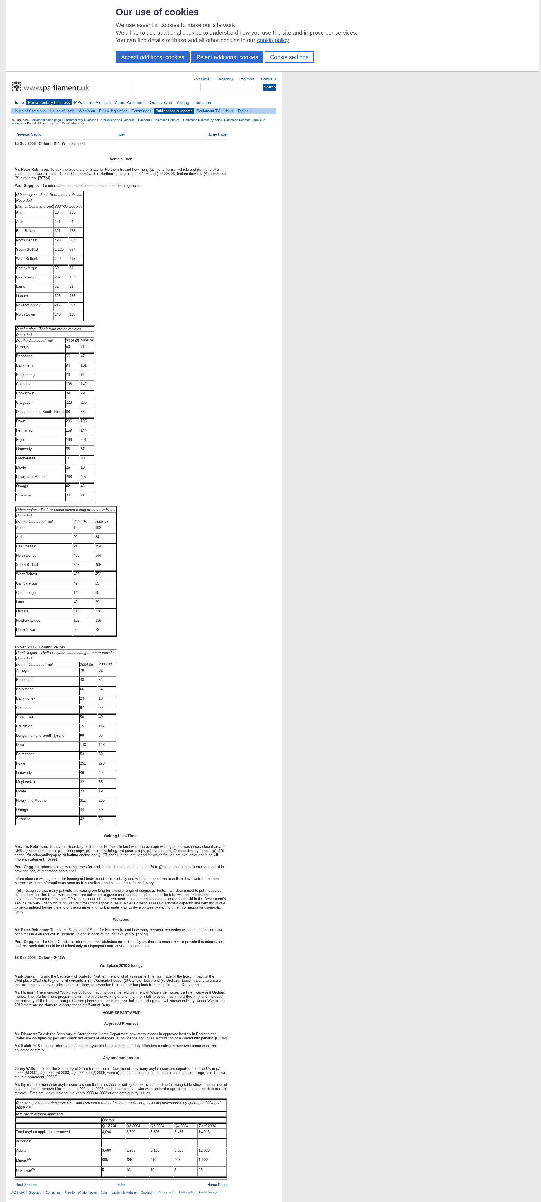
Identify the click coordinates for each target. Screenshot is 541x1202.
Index (121, 134)
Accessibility (202, 79)
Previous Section (29, 134)
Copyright (147, 1192)
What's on (87, 111)
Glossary (35, 1192)
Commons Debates (166, 120)
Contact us (268, 79)
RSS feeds (247, 79)
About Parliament (130, 102)
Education (202, 102)
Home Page (217, 134)
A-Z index (18, 1192)
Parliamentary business (49, 102)
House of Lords (62, 111)
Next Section (26, 1185)
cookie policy (273, 40)
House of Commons (29, 111)
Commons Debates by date (202, 120)
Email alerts (225, 79)
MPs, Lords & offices (92, 102)
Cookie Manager (208, 1192)
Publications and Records (117, 120)
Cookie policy (187, 1192)
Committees (141, 111)
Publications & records (174, 111)
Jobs (104, 1192)
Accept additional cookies (152, 57)
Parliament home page (45, 120)
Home (18, 102)
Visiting (182, 102)
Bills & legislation (113, 111)
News (228, 111)
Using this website (124, 1192)
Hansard (144, 120)
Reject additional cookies (227, 57)
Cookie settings (289, 57)
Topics (243, 111)
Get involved (161, 102)
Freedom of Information (81, 1192)
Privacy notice (166, 1192)
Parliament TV (208, 111)
